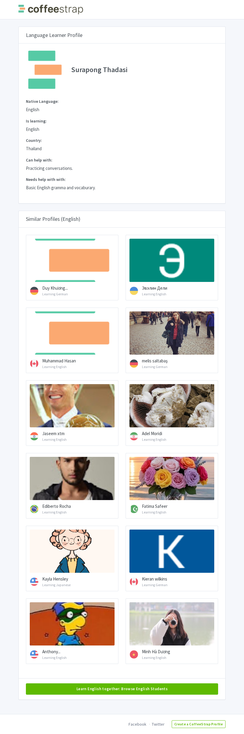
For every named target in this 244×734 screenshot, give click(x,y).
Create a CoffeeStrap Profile (198, 724)
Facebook (137, 724)
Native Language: (42, 101)
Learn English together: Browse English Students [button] (122, 688)
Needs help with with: (46, 179)
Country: (34, 140)
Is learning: (36, 121)
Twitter (158, 724)
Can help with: (39, 160)
